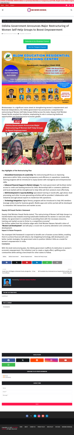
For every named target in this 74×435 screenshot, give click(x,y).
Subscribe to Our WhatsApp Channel (37, 41)
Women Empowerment (26, 256)
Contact (12, 5)
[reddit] (37, 360)
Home (2, 5)
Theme (31, 432)
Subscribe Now (5, 3)
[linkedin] (47, 416)
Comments (7, 377)
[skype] (35, 416)
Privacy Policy (41, 427)
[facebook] (66, 5)
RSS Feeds (57, 427)
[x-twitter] (69, 5)
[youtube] (65, 360)
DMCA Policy (50, 427)
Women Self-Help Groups (40, 256)
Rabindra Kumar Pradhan (10, 33)
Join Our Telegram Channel (37, 47)
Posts (6, 376)
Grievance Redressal (67, 427)
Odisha (8, 21)
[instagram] (72, 5)
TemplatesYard (16, 432)
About (7, 5)
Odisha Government (13, 256)
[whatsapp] (8, 365)
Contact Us (32, 427)
